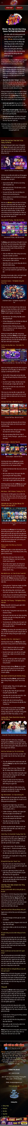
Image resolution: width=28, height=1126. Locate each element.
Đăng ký (5, 1108)
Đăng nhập (6, 1105)
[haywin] (14, 1123)
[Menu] (2, 2)
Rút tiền (5, 1111)
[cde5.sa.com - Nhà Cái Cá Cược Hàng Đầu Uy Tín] (14, 2)
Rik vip (10, 202)
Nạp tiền (5, 1114)
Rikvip (10, 39)
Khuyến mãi (6, 1116)
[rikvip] (14, 1119)
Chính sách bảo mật (14, 1086)
